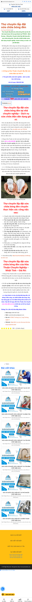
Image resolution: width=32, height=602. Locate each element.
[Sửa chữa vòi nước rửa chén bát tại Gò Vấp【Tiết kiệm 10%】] (16, 378)
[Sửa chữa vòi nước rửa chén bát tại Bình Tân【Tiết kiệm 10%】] (16, 404)
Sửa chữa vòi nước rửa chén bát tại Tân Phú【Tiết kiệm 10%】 (16, 441)
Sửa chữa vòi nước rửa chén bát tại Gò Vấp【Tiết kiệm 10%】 (16, 388)
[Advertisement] (16, 346)
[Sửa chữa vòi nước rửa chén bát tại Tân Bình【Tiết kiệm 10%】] (16, 456)
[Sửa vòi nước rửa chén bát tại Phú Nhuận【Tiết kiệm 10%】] (16, 482)
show (9, 103)
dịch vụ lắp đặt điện (10, 141)
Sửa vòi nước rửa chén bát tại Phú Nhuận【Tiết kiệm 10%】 (16, 493)
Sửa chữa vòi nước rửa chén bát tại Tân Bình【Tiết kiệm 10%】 (16, 467)
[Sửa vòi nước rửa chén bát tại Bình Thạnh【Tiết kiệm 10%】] (16, 509)
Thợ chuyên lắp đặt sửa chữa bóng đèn (13, 26)
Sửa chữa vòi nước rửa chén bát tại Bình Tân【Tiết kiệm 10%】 (16, 415)
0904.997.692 (16, 6)
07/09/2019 (8, 30)
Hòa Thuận (3, 30)
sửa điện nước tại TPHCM (20, 129)
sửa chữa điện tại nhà (8, 304)
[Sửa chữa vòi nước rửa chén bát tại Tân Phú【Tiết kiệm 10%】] (16, 430)
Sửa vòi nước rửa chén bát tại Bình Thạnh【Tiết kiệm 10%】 (16, 519)
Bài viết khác (8, 368)
